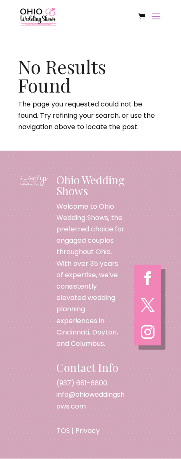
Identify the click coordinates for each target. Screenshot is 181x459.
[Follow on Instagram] (147, 331)
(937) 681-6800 (81, 383)
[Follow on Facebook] (147, 278)
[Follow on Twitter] (147, 305)
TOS (63, 430)
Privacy (87, 430)
